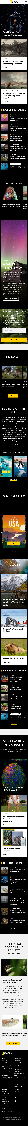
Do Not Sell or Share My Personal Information (7, 1078)
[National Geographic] (14, 1)
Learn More (7, 854)
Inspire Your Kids (17, 1069)
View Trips (6, 662)
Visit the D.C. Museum (19, 1073)
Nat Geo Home (17, 1060)
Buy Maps (16, 1067)
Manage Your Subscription (4, 1098)
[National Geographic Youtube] (18, 1094)
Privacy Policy (5, 1062)
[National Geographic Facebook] (18, 1091)
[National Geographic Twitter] (15, 1094)
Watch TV (16, 1075)
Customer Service (5, 1093)
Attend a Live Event (18, 1062)
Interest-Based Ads (6, 1071)
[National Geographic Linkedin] (15, 1097)
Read (6, 67)
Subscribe (4, 749)
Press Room (16, 1084)
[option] (12, 197)
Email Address (6, 327)
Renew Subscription (6, 1095)
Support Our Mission (18, 1079)
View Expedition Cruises (12, 635)
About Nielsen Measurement (5, 1074)
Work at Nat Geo (5, 1101)
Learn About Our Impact (19, 1077)
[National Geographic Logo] (7, 1054)
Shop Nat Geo (17, 1071)
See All (14, 928)
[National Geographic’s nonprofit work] (14, 985)
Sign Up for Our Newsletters (5, 1104)
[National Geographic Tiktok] (19, 1097)
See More (14, 174)
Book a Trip (16, 1065)
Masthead (16, 1082)
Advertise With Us (18, 1086)
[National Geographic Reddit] (15, 1101)
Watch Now (14, 444)
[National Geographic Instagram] (15, 1091)
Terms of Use (4, 1060)
